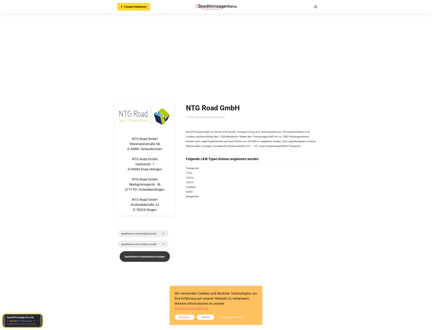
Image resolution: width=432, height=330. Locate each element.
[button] (315, 6)
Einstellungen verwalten (232, 317)
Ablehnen (205, 317)
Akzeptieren (184, 317)
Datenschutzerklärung (191, 309)
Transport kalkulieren (134, 6)
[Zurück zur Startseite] (216, 6)
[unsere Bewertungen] (23, 320)
